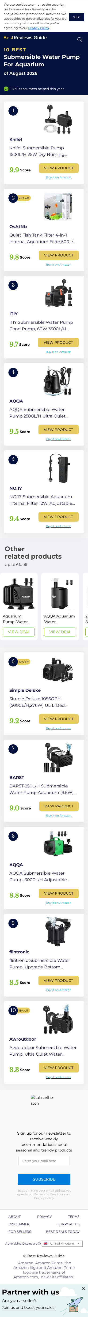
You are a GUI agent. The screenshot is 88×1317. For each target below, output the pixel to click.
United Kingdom (62, 1243)
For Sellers (19, 1232)
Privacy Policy (38, 28)
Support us (68, 1224)
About (14, 1217)
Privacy (44, 1217)
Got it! (76, 17)
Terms (74, 1217)
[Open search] (79, 39)
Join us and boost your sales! (28, 1307)
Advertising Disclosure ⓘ (23, 1243)
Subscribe (44, 1179)
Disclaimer (18, 1224)
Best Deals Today (63, 1232)
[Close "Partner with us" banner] (83, 1288)
